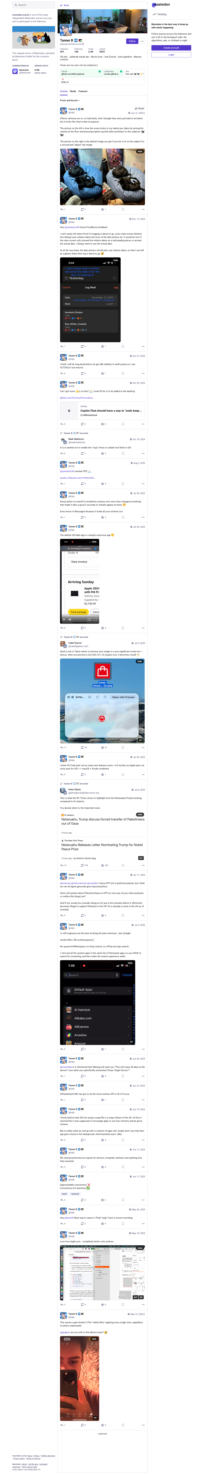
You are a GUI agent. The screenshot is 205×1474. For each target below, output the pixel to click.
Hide (140, 151)
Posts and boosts (69, 100)
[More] (143, 209)
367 (62, 51)
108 (76, 51)
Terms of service (33, 1458)
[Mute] (69, 620)
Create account (171, 47)
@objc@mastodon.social (70, 44)
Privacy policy (19, 1458)
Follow (132, 41)
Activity (64, 91)
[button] (79, 581)
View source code (29, 1467)
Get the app (33, 1464)
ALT (140, 740)
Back (66, 5)
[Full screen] (95, 620)
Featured (82, 91)
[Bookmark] (123, 209)
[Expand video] (89, 620)
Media (73, 91)
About (30, 1456)
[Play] (64, 620)
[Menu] (142, 41)
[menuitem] (79, 581)
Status (36, 1456)
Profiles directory (48, 1456)
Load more (102, 1434)
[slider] (79, 615)
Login (171, 54)
